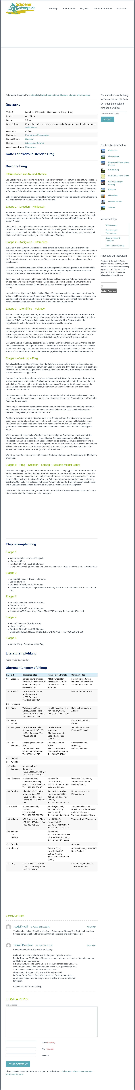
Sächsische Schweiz (34, 143)
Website (45, 1055)
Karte (42, 95)
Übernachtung (83, 95)
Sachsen (29, 139)
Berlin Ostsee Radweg (115, 246)
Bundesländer (69, 8)
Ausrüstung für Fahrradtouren (111, 231)
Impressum (122, 8)
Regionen (84, 8)
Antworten (91, 927)
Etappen (64, 95)
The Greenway (111, 225)
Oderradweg (113, 195)
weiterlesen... (31, 127)
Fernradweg (30, 135)
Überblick (35, 95)
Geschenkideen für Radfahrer (113, 239)
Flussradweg (43, 135)
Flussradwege (113, 156)
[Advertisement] (67, 32)
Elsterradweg (113, 170)
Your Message (11, 1005)
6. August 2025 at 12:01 (40, 927)
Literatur (72, 95)
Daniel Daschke (23, 945)
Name (48, 1043)
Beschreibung (52, 95)
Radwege (53, 8)
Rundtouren (112, 150)
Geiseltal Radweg (115, 201)
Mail (48, 1049)
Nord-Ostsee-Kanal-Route (118, 176)
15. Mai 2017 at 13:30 (44, 945)
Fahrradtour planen (103, 8)
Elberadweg (30, 147)
